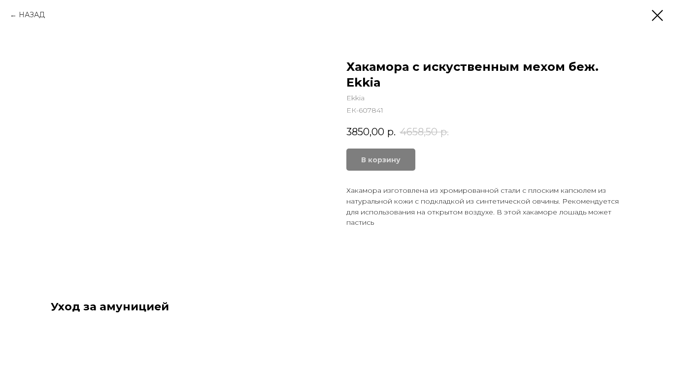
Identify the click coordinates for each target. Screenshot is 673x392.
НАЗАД (32, 14)
